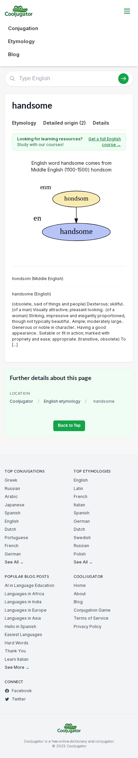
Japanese (14, 504)
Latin (78, 488)
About (80, 593)
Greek (11, 480)
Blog (13, 54)
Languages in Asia (23, 618)
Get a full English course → (104, 141)
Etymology (21, 41)
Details (101, 123)
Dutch (10, 529)
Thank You (15, 650)
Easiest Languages (23, 634)
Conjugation (23, 28)
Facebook (22, 690)
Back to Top (69, 425)
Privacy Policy (87, 626)
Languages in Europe (26, 610)
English (12, 521)
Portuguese (16, 537)
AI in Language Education (29, 585)
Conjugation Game (92, 610)
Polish (80, 553)
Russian (12, 488)
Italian (79, 504)
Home (80, 585)
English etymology (62, 401)
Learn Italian (16, 659)
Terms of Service (91, 618)
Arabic (11, 496)
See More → (17, 667)
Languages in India (23, 601)
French (11, 545)
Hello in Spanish (20, 626)
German (13, 553)
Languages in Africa (24, 593)
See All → (14, 561)
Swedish (82, 537)
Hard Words (16, 642)
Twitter (19, 699)
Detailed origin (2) (64, 123)
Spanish (12, 512)
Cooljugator (21, 401)
